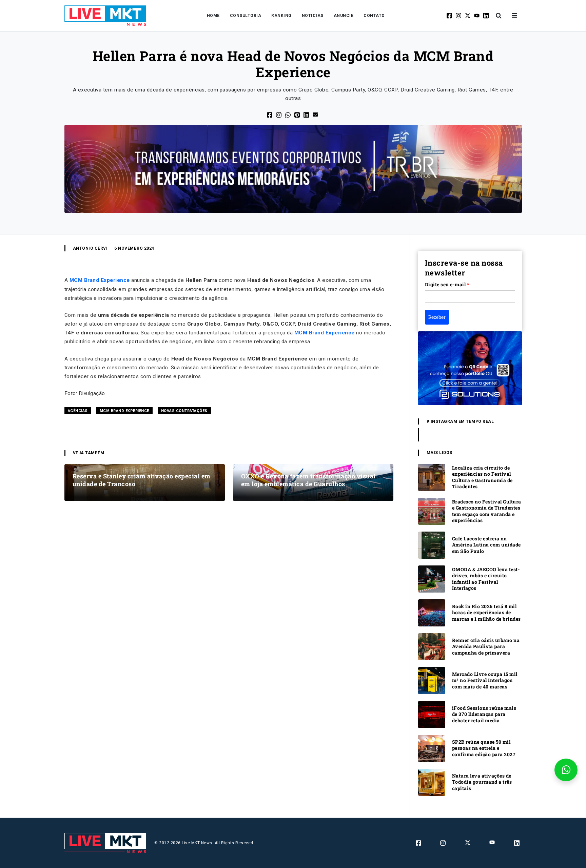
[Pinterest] (297, 114)
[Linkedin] (486, 15)
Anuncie (344, 15)
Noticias (313, 15)
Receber (437, 317)
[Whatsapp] (288, 114)
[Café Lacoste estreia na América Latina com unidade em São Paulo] (431, 544)
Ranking (281, 15)
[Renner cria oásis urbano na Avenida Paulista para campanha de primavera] (431, 646)
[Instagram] (459, 15)
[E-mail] (315, 114)
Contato (374, 15)
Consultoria (245, 15)
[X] (468, 15)
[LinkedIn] (306, 114)
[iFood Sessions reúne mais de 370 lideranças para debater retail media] (431, 714)
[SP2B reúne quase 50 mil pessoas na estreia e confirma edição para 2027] (431, 748)
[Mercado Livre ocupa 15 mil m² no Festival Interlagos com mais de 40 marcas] (431, 680)
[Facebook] (449, 15)
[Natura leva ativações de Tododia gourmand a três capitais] (431, 782)
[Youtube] (477, 15)
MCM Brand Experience (100, 280)
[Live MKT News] (105, 15)
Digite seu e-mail (447, 284)
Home (213, 15)
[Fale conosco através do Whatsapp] (566, 770)
